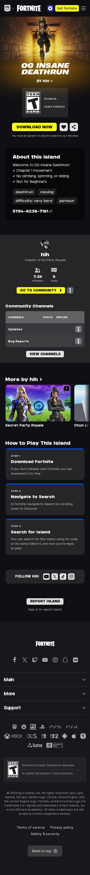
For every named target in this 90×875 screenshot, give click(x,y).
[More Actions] (70, 290)
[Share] (74, 127)
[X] (54, 576)
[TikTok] (63, 576)
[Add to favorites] (64, 127)
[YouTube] (46, 576)
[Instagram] (71, 576)
